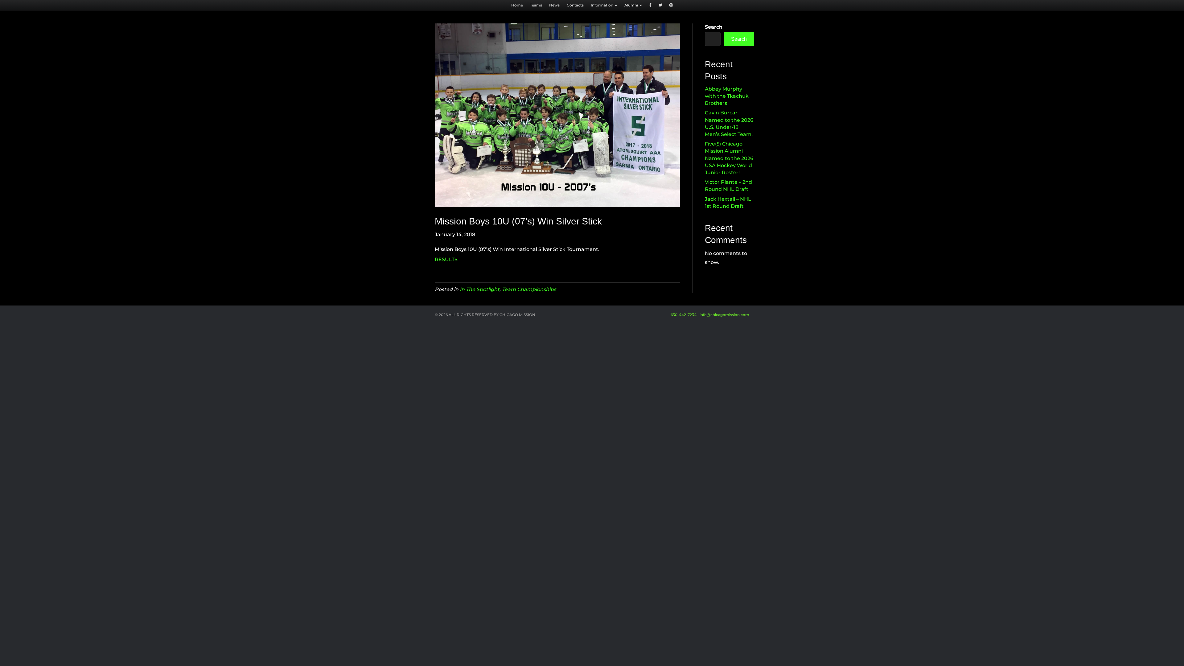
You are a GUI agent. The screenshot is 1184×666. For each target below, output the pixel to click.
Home (517, 5)
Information (602, 5)
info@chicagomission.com (724, 314)
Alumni (631, 5)
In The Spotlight (480, 289)
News (554, 5)
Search (713, 27)
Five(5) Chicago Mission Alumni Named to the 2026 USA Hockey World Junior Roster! (729, 158)
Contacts (575, 5)
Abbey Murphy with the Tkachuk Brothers (727, 96)
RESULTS (446, 259)
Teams (536, 5)
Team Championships (529, 289)
